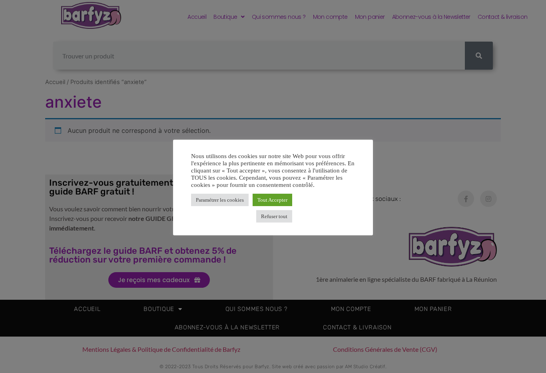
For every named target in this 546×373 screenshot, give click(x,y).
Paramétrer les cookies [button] (220, 200)
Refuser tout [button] (274, 216)
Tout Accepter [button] (272, 200)
